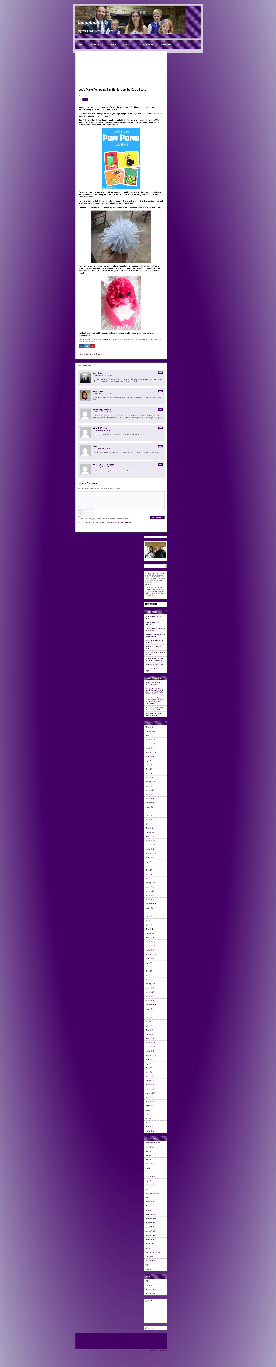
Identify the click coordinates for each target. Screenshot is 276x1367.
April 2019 (149, 1026)
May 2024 (149, 769)
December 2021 (150, 891)
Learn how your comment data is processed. (117, 522)
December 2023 (150, 790)
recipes (148, 1248)
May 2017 (148, 1118)
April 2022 (149, 874)
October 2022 (150, 849)
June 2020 (149, 967)
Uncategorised (150, 1261)
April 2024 (149, 773)
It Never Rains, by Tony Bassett (154, 714)
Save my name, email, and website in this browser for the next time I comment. (104, 519)
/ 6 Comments (99, 354)
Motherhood (149, 1206)
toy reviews (149, 1256)
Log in (147, 1281)
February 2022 (150, 883)
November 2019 (150, 996)
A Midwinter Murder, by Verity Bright (155, 670)
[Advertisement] (121, 70)
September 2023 (151, 803)
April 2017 (149, 1123)
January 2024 (150, 786)
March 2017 (149, 1127)
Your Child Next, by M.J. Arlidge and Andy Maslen (155, 629)
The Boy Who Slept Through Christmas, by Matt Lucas (154, 659)
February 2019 (150, 1034)
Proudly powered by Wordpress (158, 1350)
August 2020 (150, 958)
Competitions (166, 45)
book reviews (90, 354)
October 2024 (150, 748)
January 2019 (150, 1038)
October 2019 (150, 1001)
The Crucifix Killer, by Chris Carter (154, 617)
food (147, 1189)
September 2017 (151, 1102)
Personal (148, 1210)
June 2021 (149, 916)
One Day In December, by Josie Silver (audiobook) (155, 635)
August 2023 (150, 807)
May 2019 (148, 1022)
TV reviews (128, 45)
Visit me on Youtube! (146, 45)
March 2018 (149, 1076)
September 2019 (151, 1005)
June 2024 (149, 765)
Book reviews (112, 45)
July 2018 (148, 1064)
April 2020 (149, 975)
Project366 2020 (151, 1240)
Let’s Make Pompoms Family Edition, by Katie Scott (112, 90)
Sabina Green (98, 391)
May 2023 (149, 820)
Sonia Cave (97, 373)
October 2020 (150, 950)
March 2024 (149, 778)
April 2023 (149, 824)
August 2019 (149, 1009)
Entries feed (149, 1285)
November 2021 (150, 895)
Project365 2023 (151, 1235)
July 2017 (148, 1110)
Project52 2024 (150, 1244)
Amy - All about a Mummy (104, 465)
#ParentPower (150, 1147)
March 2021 (149, 929)
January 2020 (150, 988)
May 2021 (148, 921)
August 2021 (149, 908)
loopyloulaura (93, 23)
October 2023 (150, 799)
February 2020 (150, 984)
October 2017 (150, 1097)
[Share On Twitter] (87, 346)
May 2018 (149, 1068)
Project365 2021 (150, 1227)
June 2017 (149, 1114)
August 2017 (149, 1106)
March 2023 (149, 828)
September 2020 (151, 954)
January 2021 (150, 937)
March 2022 (149, 879)
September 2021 (151, 904)
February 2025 (150, 731)
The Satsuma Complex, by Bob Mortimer (155, 653)
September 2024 (151, 752)
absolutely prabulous (102, 410)
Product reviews (151, 1214)
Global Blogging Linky (152, 1193)
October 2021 (150, 900)
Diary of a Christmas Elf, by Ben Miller (154, 641)
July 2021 (148, 912)
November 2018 (150, 1047)
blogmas (148, 1155)
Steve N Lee (149, 682)
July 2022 (148, 862)
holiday (148, 1197)
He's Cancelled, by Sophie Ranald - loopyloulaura (153, 689)
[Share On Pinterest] (92, 346)
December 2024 (150, 740)
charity (148, 1168)
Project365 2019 (150, 1223)
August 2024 (150, 756)
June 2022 (149, 866)
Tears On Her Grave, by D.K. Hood (154, 647)
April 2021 (149, 925)
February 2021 (150, 933)
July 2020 (149, 963)
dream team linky (151, 1185)
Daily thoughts (150, 1176)
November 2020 (150, 946)
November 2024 (150, 744)
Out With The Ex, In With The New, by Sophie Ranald (155, 692)
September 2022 (151, 853)
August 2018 (149, 1059)
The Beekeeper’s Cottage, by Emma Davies (155, 701)
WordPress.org (150, 1293)
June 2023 (149, 815)
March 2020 (149, 979)
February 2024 (150, 782)
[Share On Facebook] (81, 346)
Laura (86, 96)
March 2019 (149, 1030)
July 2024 (149, 761)
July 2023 (148, 811)
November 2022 (150, 845)
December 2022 (150, 841)
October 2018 (150, 1051)
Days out (148, 1181)
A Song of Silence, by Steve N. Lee (153, 683)
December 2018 (150, 1043)
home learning (150, 1202)
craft (85, 100)
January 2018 (150, 1085)
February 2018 (150, 1080)
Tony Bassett (150, 713)
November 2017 (150, 1093)
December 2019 (150, 992)
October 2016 (150, 1131)
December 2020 (150, 942)
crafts (147, 1172)
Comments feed (151, 1289)
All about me (95, 45)
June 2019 (149, 1017)
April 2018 (149, 1072)
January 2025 (150, 735)
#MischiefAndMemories (153, 1143)
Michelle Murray (100, 428)
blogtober (149, 1160)
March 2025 (149, 727)
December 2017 (150, 1089)
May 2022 (149, 870)
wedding (148, 1269)
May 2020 (149, 971)
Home (81, 45)
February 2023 (150, 832)
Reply (160, 373)
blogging (148, 1151)
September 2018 (151, 1055)
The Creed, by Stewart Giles (154, 665)
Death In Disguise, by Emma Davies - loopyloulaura (154, 699)
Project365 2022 (151, 1231)
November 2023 (150, 794)
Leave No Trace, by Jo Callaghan (152, 623)
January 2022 (150, 887)
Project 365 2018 (151, 1218)
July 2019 (148, 1013)
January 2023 (150, 836)
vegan (147, 1265)
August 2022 (150, 857)
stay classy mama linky (153, 1252)
